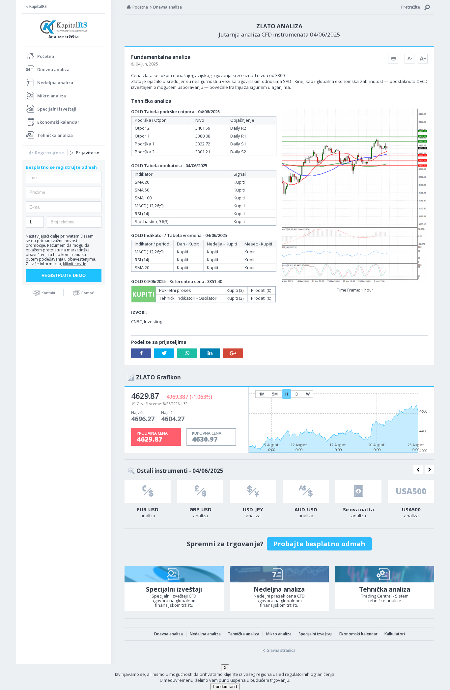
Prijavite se (87, 153)
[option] (147, 501)
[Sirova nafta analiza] (358, 491)
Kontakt (48, 292)
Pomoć (87, 292)
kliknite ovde (74, 264)
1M (262, 394)
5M (275, 394)
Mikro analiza (51, 96)
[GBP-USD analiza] (200, 491)
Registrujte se (49, 153)
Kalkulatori (394, 634)
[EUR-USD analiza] (147, 491)
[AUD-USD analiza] (305, 491)
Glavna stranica (281, 650)
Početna (45, 56)
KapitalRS (38, 6)
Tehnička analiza (55, 135)
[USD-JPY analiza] (253, 491)
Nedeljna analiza (55, 83)
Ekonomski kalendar (58, 122)
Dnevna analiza (53, 69)
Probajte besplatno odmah (319, 543)
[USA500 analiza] (411, 491)
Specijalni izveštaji (56, 109)
